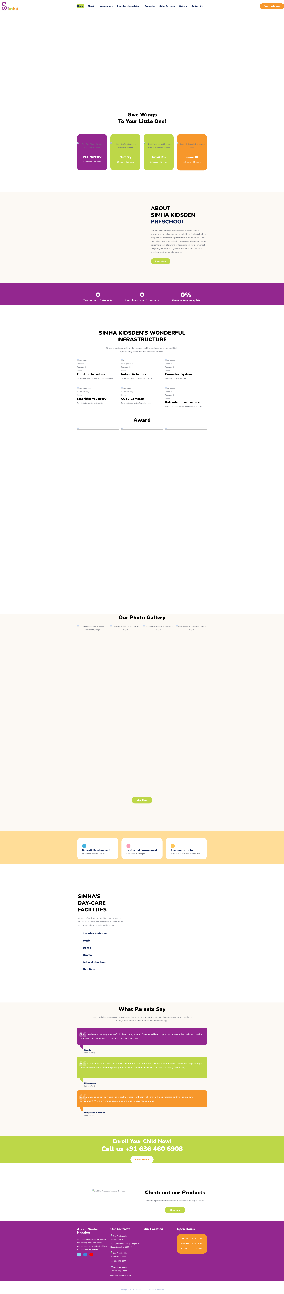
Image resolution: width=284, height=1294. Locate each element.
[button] (272, 6)
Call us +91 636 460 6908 (142, 1148)
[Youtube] (91, 1254)
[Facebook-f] (85, 1254)
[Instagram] (79, 1254)
